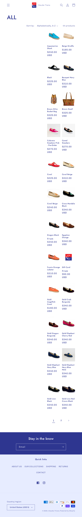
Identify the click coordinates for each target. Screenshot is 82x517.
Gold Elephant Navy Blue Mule (68, 367)
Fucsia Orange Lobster (53, 268)
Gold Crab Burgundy (66, 300)
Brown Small (67, 109)
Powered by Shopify (67, 511)
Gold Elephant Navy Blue (53, 366)
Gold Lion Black (51, 400)
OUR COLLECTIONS (34, 466)
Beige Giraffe (68, 46)
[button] (8, 5)
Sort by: (30, 26)
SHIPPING (51, 466)
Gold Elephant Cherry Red (68, 334)
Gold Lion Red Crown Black (68, 400)
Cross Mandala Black (68, 204)
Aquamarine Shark (52, 47)
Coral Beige (67, 174)
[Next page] (69, 421)
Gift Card (66, 267)
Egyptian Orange (66, 236)
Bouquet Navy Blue (68, 78)
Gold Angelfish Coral (51, 301)
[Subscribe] (63, 447)
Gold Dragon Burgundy (53, 334)
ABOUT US (17, 466)
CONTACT (41, 472)
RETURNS (63, 466)
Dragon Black (53, 235)
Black (49, 77)
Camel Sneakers (66, 141)
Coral (49, 174)
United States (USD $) (19, 507)
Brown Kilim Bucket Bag (52, 110)
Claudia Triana (54, 511)
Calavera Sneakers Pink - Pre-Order (53, 143)
